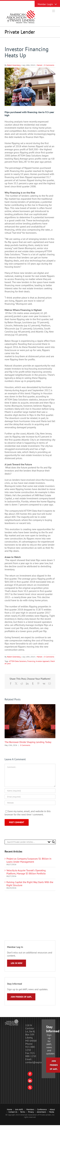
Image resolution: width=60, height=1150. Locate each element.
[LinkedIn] (30, 1080)
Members (30, 1109)
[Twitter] (30, 1087)
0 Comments (49, 65)
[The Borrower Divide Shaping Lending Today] (30, 705)
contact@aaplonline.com (38, 1062)
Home (9, 1109)
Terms (22, 1112)
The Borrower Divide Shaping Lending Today (28, 742)
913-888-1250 (30, 1048)
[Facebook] (30, 1074)
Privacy (31, 1112)
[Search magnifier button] (53, 842)
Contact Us (12, 1112)
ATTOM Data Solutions (17, 661)
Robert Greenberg (13, 65)
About (52, 1109)
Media (51, 1112)
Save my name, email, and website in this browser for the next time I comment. (28, 813)
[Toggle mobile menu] (53, 11)
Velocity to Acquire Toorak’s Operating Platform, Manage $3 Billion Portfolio (26, 872)
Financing (31, 661)
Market (39, 65)
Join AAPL (19, 1109)
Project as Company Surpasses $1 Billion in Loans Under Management (28, 860)
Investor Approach (43, 661)
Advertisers (41, 1112)
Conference (42, 1109)
